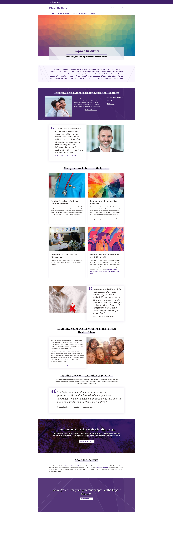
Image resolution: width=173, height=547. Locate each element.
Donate (93, 13)
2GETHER (109, 102)
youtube (89, 535)
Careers (108, 538)
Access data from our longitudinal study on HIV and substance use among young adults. (104, 271)
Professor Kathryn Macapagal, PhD (61, 365)
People (52, 13)
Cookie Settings (98, 545)
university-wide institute (102, 467)
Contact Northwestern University (114, 540)
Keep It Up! (109, 100)
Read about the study (86, 441)
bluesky (86, 535)
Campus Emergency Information (114, 536)
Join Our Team (83, 13)
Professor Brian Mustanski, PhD (71, 465)
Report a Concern (90, 545)
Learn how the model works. (70, 216)
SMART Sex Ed (110, 103)
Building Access (110, 534)
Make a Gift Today (86, 498)
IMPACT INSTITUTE (58, 8)
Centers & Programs (64, 13)
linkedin (79, 535)
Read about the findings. (91, 109)
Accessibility (66, 545)
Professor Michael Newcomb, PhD (65, 156)
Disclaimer (73, 545)
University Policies (111, 543)
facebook (93, 535)
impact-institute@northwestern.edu (58, 542)
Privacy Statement (81, 545)
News (75, 13)
